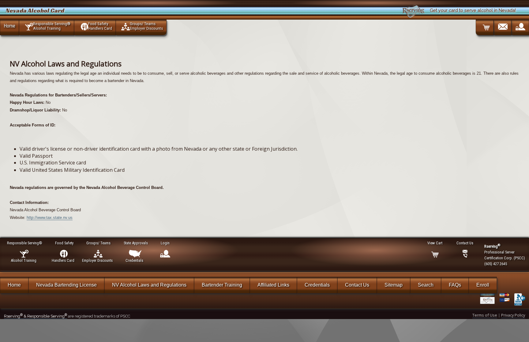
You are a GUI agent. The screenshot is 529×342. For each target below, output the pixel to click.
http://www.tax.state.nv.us (50, 217)
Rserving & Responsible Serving (35, 316)
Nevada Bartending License (66, 285)
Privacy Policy (513, 315)
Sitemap (394, 285)
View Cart (434, 243)
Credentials (317, 285)
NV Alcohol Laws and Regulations (149, 285)
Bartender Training (222, 285)
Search (425, 285)
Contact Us (357, 285)
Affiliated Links (273, 285)
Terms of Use (484, 315)
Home (9, 26)
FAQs (455, 285)
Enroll (482, 285)
